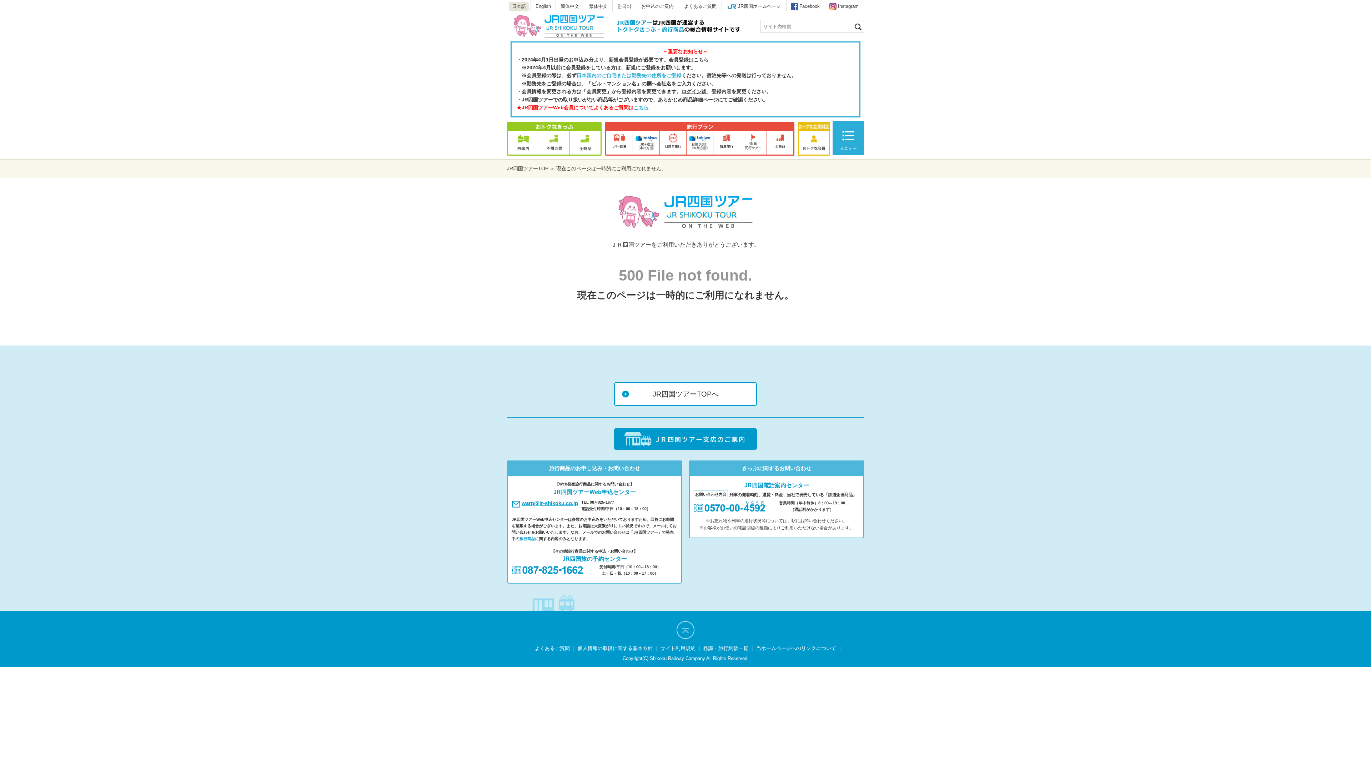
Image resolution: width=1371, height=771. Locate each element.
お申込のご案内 (657, 6)
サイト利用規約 (678, 648)
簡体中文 (570, 6)
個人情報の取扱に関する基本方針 (615, 648)
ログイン (692, 91)
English (543, 6)
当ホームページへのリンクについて (796, 648)
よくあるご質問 (700, 6)
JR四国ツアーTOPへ (686, 394)
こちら (701, 59)
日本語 (519, 6)
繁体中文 (598, 6)
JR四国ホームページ (759, 6)
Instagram (848, 6)
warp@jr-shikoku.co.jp (550, 503)
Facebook (809, 6)
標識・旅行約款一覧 (725, 648)
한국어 (624, 6)
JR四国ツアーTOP (527, 168)
